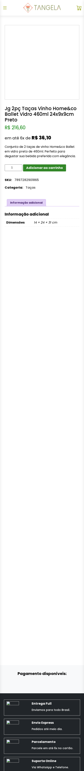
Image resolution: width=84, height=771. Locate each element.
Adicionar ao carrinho (44, 168)
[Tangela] (42, 7)
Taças (31, 187)
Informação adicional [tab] (26, 203)
